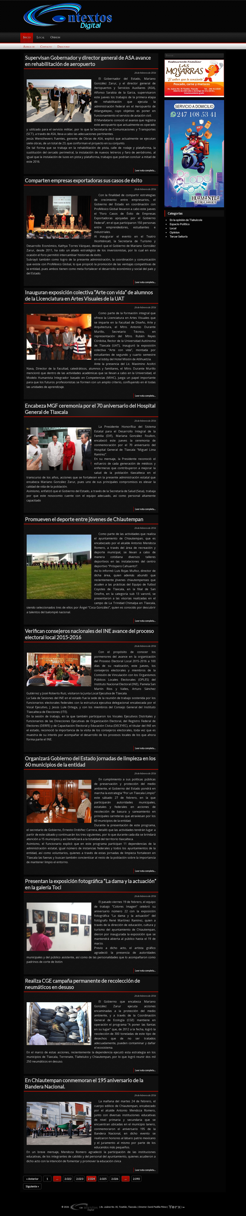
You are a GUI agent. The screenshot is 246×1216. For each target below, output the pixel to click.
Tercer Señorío (179, 236)
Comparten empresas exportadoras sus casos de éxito (83, 180)
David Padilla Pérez (157, 1207)
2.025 (103, 1178)
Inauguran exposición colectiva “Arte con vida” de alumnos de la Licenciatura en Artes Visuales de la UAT (89, 295)
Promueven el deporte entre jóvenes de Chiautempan (84, 519)
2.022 (67, 1178)
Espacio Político (180, 224)
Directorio (63, 46)
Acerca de (29, 46)
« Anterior (32, 1178)
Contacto (46, 46)
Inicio (27, 37)
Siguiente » (32, 1186)
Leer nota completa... (145, 170)
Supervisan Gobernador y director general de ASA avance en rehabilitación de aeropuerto (88, 61)
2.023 (79, 1178)
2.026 (114, 1178)
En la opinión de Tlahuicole (186, 219)
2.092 (136, 1178)
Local (40, 37)
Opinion (55, 37)
